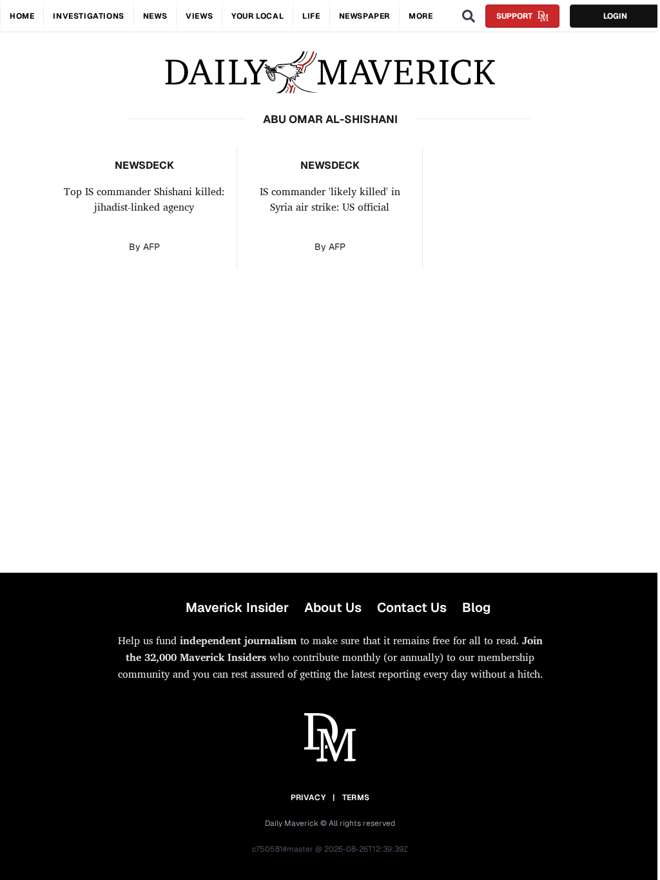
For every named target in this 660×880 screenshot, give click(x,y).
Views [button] (199, 16)
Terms (356, 797)
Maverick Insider (237, 607)
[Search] (468, 16)
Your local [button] (257, 16)
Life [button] (311, 16)
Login (615, 16)
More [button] (420, 16)
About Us (333, 607)
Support (514, 16)
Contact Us (412, 607)
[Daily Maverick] (330, 72)
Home (22, 16)
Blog (476, 607)
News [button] (155, 16)
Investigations (88, 16)
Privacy (308, 797)
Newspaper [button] (364, 16)
